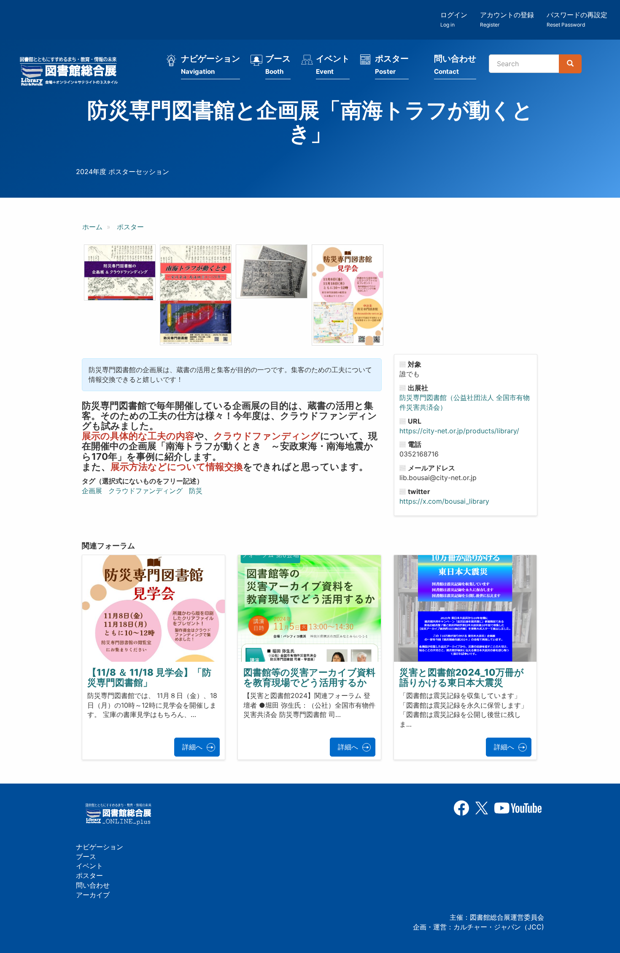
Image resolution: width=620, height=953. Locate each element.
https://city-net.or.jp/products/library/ (459, 431)
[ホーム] (71, 72)
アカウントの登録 (507, 19)
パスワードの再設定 (577, 19)
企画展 (92, 490)
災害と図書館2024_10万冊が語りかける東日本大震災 (461, 677)
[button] (120, 272)
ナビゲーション (210, 64)
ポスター (392, 64)
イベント (333, 64)
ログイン (453, 19)
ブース (278, 64)
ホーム (92, 227)
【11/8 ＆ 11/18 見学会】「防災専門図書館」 (149, 677)
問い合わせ (455, 64)
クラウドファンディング (145, 490)
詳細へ (192, 747)
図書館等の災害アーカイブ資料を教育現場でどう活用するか (309, 677)
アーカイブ (93, 895)
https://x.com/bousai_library (444, 501)
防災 (195, 490)
